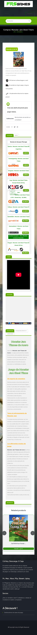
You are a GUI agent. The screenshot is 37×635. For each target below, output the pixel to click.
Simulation (19, 31)
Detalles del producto (21, 330)
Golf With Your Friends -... (18, 543)
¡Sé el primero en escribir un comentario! (22, 119)
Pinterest (17, 127)
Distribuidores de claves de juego (13, 612)
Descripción (10, 330)
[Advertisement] (18, 308)
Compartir (11, 127)
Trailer (8, 256)
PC (14, 31)
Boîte (16, 135)
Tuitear (14, 127)
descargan (9, 135)
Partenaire (9, 294)
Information (10, 502)
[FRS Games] (18, 4)
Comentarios (10, 333)
